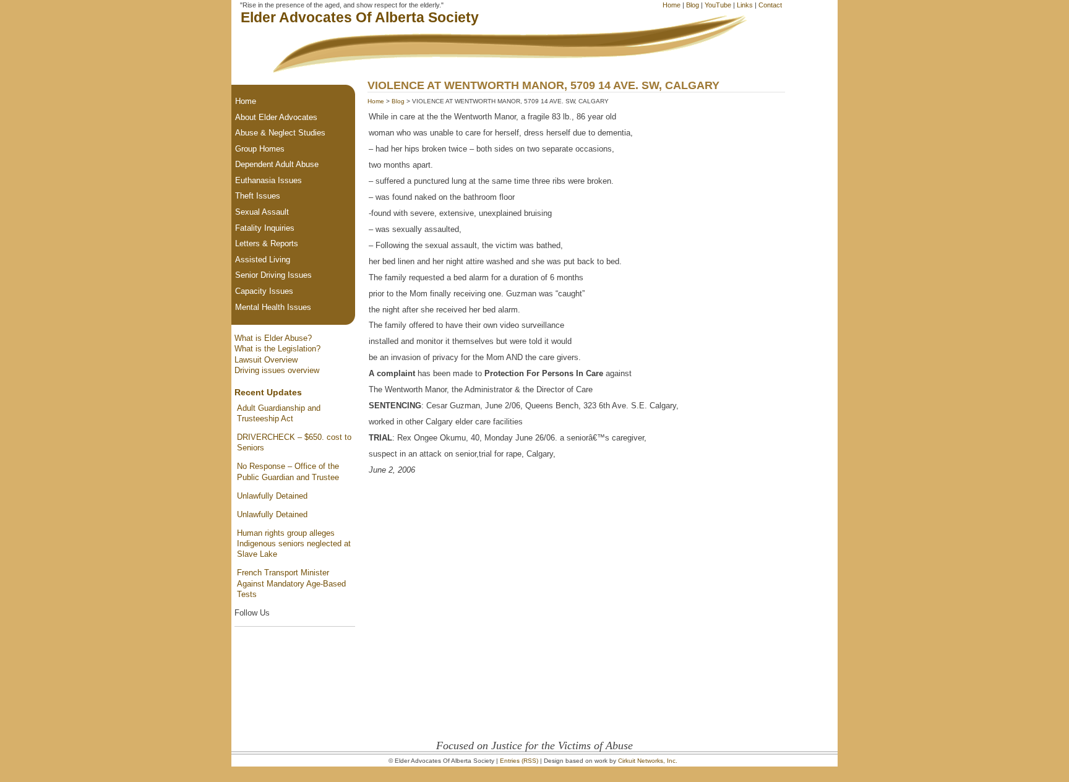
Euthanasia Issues (268, 180)
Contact (770, 5)
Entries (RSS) (519, 760)
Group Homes (260, 148)
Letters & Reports (266, 243)
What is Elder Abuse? (273, 338)
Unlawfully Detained (272, 496)
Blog (692, 5)
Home (671, 5)
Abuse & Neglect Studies (280, 132)
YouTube (718, 5)
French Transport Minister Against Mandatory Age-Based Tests (291, 583)
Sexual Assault (262, 212)
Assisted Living (262, 259)
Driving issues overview (276, 370)
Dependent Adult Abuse (277, 164)
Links (745, 5)
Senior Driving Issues (273, 275)
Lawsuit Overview (266, 359)
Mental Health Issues (273, 307)
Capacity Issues (264, 291)
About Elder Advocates (276, 117)
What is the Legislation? (277, 348)
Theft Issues (257, 195)
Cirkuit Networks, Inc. (647, 760)
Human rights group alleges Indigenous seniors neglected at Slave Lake (294, 543)
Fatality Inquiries (264, 228)
